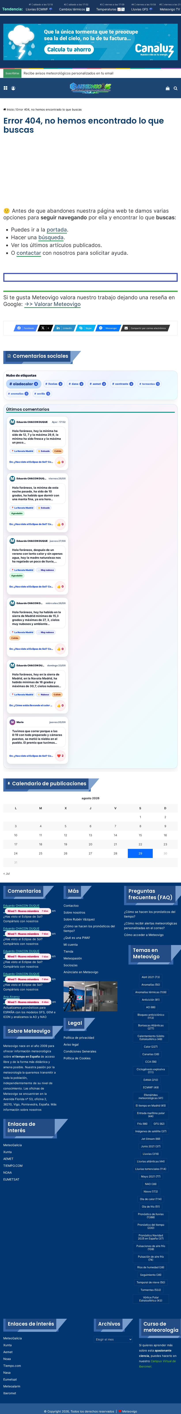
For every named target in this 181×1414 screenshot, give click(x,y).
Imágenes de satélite (150, 1131)
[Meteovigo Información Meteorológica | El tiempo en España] (90, 88)
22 (140, 844)
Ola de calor (151, 1199)
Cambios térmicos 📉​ (74, 9)
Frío (142, 1123)
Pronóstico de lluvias (151, 1215)
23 (165, 844)
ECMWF (151, 1087)
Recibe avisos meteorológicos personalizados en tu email (68, 73)
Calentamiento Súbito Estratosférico (151, 1037)
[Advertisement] (90, 175)
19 (65, 844)
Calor (151, 1046)
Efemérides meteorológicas (151, 1096)
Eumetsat (10, 1379)
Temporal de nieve (151, 1282)
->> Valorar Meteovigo (52, 304)
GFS (159, 1123)
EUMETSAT (11, 1179)
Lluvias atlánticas (151, 1161)
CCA (150, 1061)
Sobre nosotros (74, 912)
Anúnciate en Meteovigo (81, 972)
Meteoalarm (11, 1386)
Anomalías (150, 984)
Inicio (10, 109)
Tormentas (151, 1289)
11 (40, 835)
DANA (150, 1079)
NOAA (7, 1172)
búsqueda (51, 237)
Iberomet (9, 1393)
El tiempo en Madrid (151, 1105)
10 (15, 835)
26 (65, 853)
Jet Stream (150, 1138)
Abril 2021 (151, 977)
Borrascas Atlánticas (151, 1027)
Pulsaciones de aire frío (150, 1247)
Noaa (7, 1359)
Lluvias (151, 1153)
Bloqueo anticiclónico (151, 1016)
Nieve (151, 1191)
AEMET (8, 1159)
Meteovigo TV (170, 9)
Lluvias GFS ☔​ (142, 9)
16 (165, 835)
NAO (150, 1184)
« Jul (6, 873)
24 (15, 853)
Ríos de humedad (150, 1267)
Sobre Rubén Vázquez (79, 919)
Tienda (68, 951)
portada (57, 229)
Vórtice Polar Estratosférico (150, 1299)
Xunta (7, 1152)
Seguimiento (150, 1274)
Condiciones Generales (80, 1051)
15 (140, 835)
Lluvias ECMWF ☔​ (39, 9)
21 (115, 844)
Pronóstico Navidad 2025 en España (151, 1237)
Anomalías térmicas (150, 992)
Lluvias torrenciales (150, 1169)
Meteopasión (73, 958)
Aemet (8, 1352)
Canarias (150, 1054)
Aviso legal (71, 1044)
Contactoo (71, 905)
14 (115, 835)
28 (115, 853)
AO (150, 1007)
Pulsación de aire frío (151, 1258)
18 (40, 844)
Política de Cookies (77, 1058)
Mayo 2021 (150, 1176)
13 (90, 835)
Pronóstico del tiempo (151, 1226)
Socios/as (70, 965)
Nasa (7, 1372)
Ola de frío (151, 1206)
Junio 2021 (150, 1146)
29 (140, 853)
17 (15, 844)
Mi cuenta (71, 944)
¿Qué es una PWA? (77, 937)
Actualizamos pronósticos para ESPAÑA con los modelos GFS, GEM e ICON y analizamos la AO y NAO (29, 1012)
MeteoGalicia (12, 1145)
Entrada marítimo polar (151, 1114)
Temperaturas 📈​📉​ (110, 9)
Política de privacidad (79, 1037)
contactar (29, 253)
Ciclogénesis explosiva (151, 1071)
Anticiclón (151, 999)
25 (40, 853)
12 (65, 835)
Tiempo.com (12, 1365)
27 (90, 853)
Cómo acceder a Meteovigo (144, 935)
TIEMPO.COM (13, 1165)
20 (90, 844)
